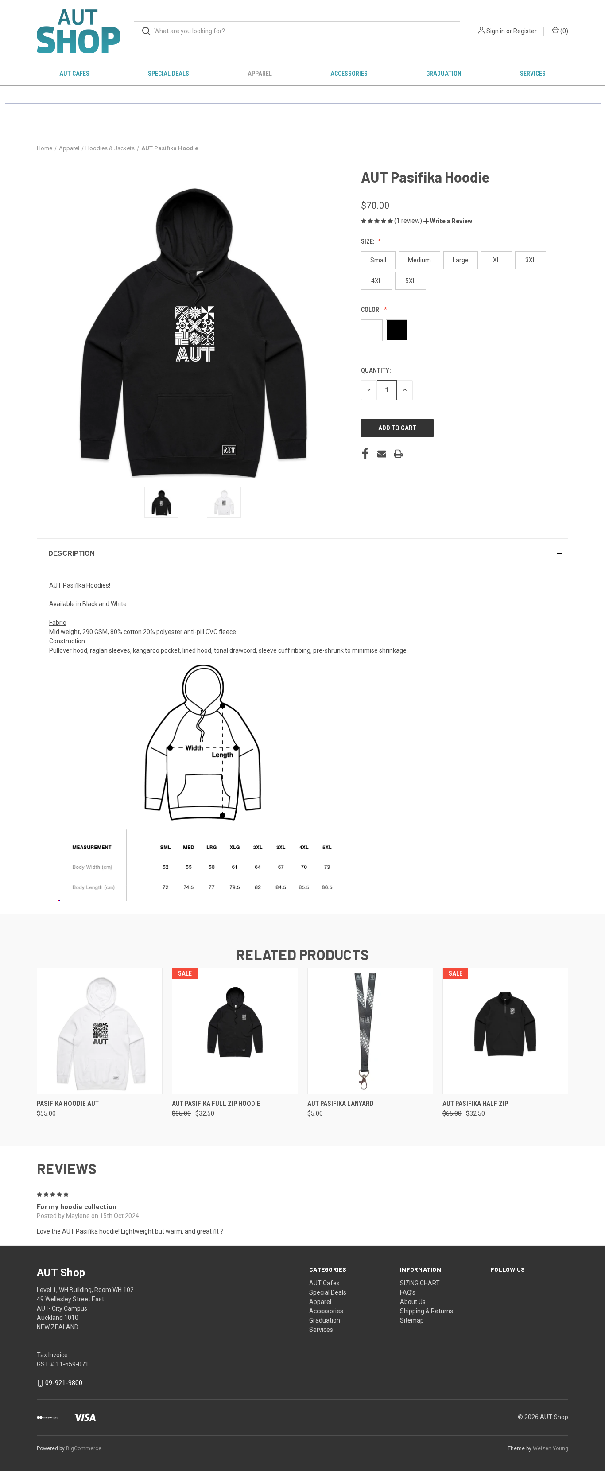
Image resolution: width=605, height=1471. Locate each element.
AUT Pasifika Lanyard (340, 1104)
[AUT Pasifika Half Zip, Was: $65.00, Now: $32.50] (505, 1030)
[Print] (398, 454)
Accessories (349, 73)
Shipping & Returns (426, 1311)
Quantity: (376, 370)
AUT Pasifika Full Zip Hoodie (216, 1104)
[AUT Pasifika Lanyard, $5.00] (370, 1030)
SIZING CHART (420, 1283)
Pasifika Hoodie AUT (68, 1104)
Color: (371, 309)
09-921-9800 (63, 1383)
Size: (368, 241)
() (563, 31)
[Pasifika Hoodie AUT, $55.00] (100, 1030)
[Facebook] (365, 454)
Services (533, 73)
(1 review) (408, 220)
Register (525, 31)
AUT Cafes (74, 73)
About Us (413, 1301)
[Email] (381, 454)
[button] (447, 221)
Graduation (444, 73)
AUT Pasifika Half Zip (475, 1104)
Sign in (495, 31)
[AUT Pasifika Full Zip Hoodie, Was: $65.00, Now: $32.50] (235, 1030)
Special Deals (168, 73)
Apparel (260, 73)
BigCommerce (83, 1448)
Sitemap (412, 1320)
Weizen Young (550, 1448)
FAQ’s (407, 1292)
